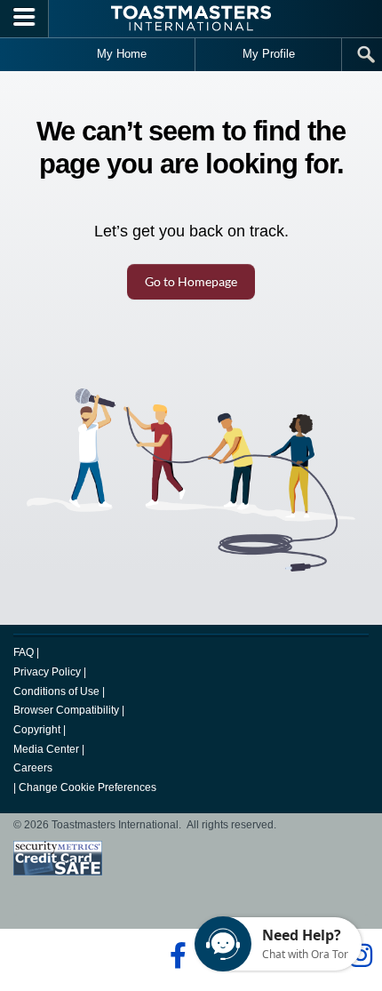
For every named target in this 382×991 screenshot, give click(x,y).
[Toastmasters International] (191, 18)
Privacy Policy (47, 672)
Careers (32, 768)
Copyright (36, 729)
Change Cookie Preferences (87, 787)
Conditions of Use (56, 691)
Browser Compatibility (66, 710)
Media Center (46, 749)
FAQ (23, 652)
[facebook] (175, 955)
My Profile (269, 53)
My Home (122, 53)
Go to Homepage (191, 281)
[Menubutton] (24, 18)
